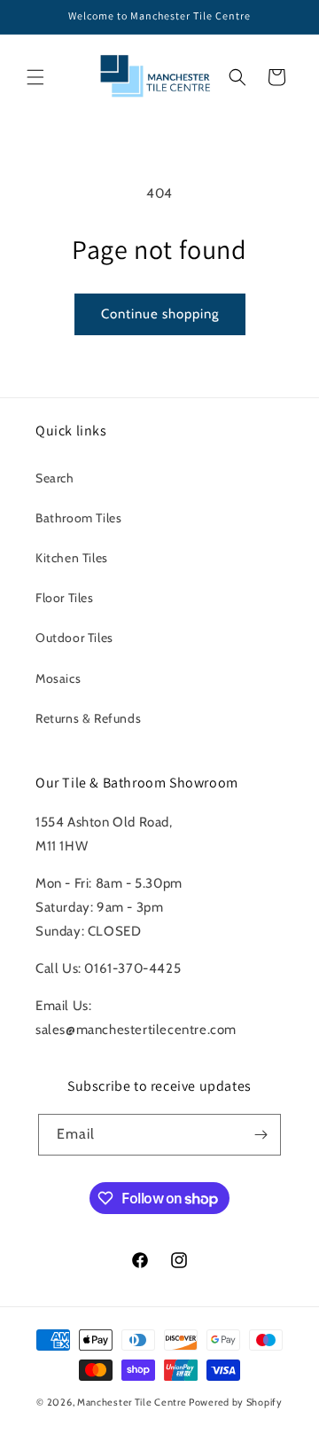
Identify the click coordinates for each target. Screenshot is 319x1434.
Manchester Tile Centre (131, 1402)
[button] (35, 77)
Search (54, 478)
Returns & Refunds (88, 718)
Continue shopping (160, 314)
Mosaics (58, 678)
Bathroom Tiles (78, 518)
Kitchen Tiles (71, 558)
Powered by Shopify (236, 1402)
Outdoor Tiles (74, 638)
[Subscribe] (260, 1135)
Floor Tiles (64, 598)
